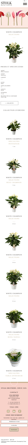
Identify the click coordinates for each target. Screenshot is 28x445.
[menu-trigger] (25, 4)
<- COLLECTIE (9, 103)
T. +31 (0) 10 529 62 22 (14, 402)
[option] (14, 52)
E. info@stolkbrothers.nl (14, 403)
